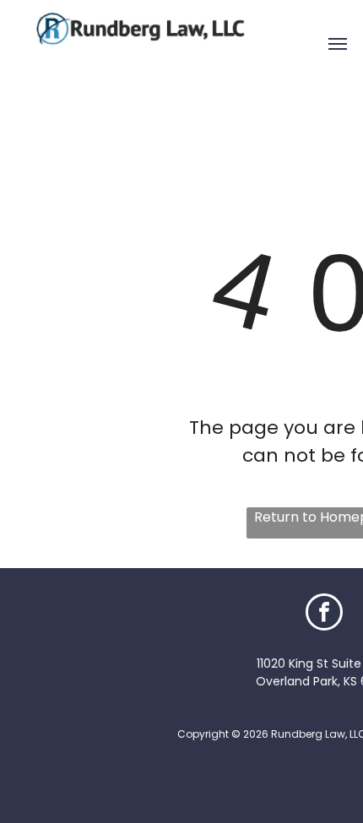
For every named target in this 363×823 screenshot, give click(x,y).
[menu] (338, 44)
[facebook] (324, 614)
